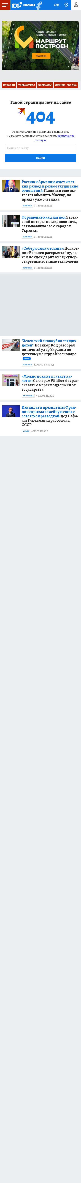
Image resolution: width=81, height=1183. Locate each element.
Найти (40, 158)
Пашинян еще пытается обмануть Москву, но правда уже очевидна (50, 191)
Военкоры (45, 85)
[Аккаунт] (76, 5)
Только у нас (26, 85)
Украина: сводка (66, 85)
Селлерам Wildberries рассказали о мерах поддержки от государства (50, 383)
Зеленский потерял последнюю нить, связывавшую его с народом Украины (50, 224)
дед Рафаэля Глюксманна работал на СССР (50, 416)
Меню (5, 5)
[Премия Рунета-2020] (38, 5)
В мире (26, 431)
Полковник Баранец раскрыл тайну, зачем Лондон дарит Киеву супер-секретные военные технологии (50, 255)
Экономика (28, 396)
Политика (27, 206)
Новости (9, 85)
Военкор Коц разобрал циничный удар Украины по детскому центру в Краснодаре (49, 349)
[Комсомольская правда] (23, 5)
